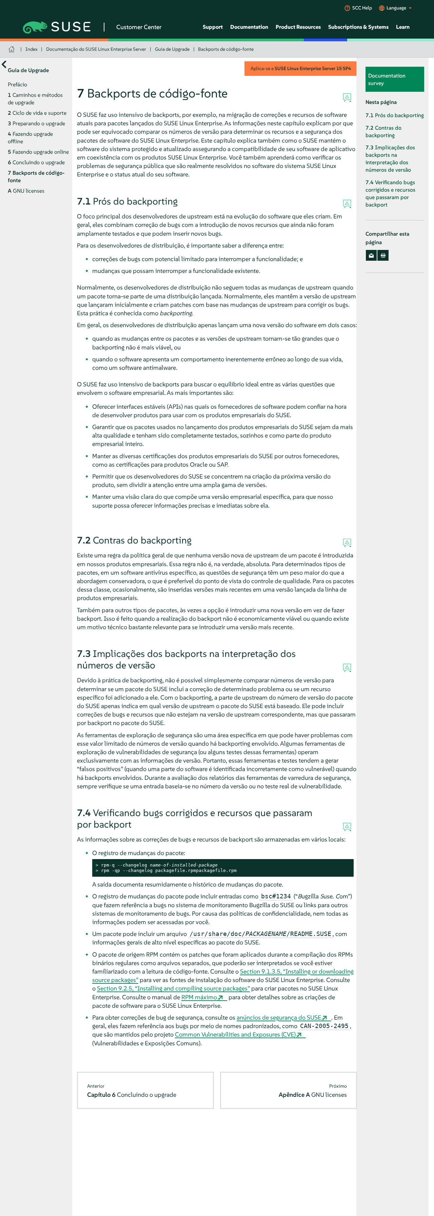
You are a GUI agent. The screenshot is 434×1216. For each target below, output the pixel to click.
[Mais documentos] (4, 64)
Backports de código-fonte (226, 49)
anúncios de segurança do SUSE (279, 1017)
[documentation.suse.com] (12, 49)
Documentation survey (387, 79)
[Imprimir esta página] (383, 255)
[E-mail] (371, 255)
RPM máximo (199, 997)
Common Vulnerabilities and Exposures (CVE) (235, 1034)
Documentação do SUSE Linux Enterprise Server (96, 49)
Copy (344, 865)
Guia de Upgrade (172, 49)
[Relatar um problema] (347, 97)
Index (31, 49)
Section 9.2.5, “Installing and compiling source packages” (173, 988)
